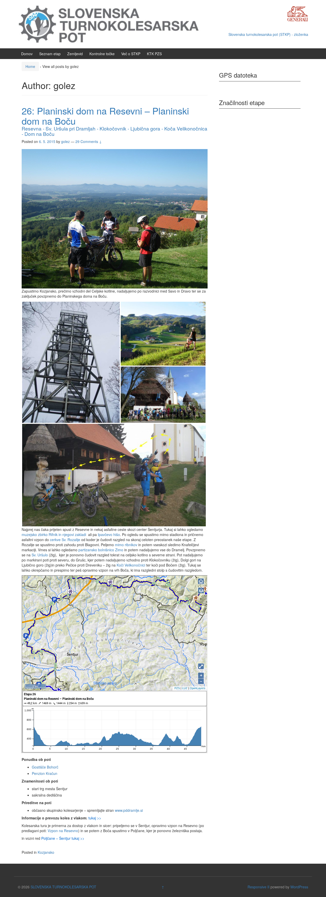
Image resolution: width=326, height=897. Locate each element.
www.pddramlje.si (129, 810)
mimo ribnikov (126, 544)
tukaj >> (94, 817)
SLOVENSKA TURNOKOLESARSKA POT (63, 886)
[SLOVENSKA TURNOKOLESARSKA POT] (113, 23)
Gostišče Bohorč (45, 767)
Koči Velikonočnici (131, 565)
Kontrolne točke (102, 53)
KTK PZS (154, 53)
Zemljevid (75, 53)
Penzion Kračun (44, 773)
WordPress (299, 886)
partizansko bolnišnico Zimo (100, 549)
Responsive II (258, 886)
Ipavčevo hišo (109, 534)
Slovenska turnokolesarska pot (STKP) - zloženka (268, 34)
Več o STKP (130, 53)
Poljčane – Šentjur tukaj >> (62, 838)
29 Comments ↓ (88, 141)
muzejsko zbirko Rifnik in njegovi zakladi (54, 534)
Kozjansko (46, 852)
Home (30, 66)
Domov (27, 53)
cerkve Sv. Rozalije (65, 539)
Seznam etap (50, 53)
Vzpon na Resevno (63, 830)
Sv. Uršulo (40, 554)
